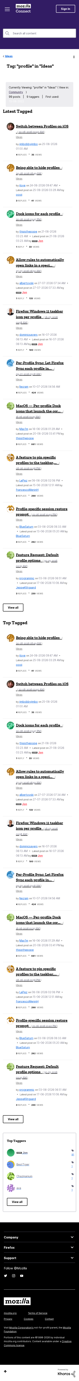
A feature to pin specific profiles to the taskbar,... (38, 462)
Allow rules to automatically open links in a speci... (40, 265)
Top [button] (5, 1371)
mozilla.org (10, 1313)
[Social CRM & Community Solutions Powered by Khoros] (66, 1372)
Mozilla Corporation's (21, 1327)
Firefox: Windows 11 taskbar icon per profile (39, 316)
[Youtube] (21, 1275)
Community (16, 92)
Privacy (8, 1318)
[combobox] (39, 33)
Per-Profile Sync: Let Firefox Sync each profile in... (40, 368)
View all (13, 607)
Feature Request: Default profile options (37, 560)
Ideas (9, 56)
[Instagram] (13, 1275)
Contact (49, 1318)
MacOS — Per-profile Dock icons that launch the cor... (40, 411)
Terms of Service (37, 1313)
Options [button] (73, 56)
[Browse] (7, 9)
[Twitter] (5, 1275)
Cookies (28, 1318)
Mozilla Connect (23, 9)
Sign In (65, 8)
